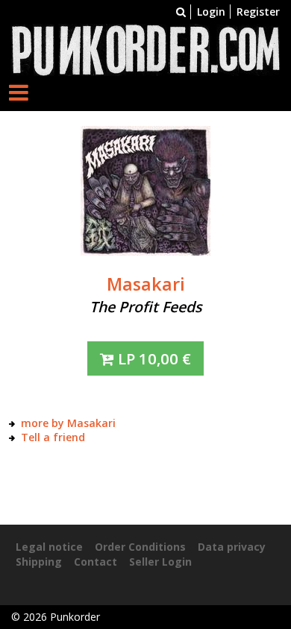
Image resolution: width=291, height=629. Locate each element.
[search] (181, 11)
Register (258, 11)
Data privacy (232, 547)
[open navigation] (18, 92)
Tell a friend (53, 437)
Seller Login (160, 561)
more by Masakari (68, 423)
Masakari (146, 284)
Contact (95, 561)
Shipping (39, 561)
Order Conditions (140, 547)
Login (211, 11)
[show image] (145, 190)
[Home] (145, 49)
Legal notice (49, 547)
